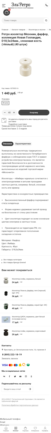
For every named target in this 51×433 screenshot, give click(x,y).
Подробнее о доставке (17, 124)
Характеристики (23, 144)
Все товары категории (13, 260)
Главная (5, 30)
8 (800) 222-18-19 (46, 5)
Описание (7, 144)
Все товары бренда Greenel (15, 262)
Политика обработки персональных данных (20, 405)
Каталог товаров (18, 30)
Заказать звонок (10, 358)
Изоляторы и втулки (37, 30)
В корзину (34, 113)
